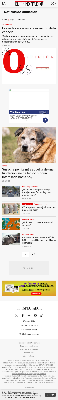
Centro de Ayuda (29, 353)
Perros (4, 166)
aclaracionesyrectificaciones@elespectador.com (29, 374)
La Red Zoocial (28, 234)
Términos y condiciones (29, 346)
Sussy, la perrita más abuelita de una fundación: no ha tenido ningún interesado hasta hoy (28, 173)
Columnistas (7, 25)
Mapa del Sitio (29, 321)
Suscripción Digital (29, 330)
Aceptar (50, 395)
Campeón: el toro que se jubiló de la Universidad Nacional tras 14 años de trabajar (39, 240)
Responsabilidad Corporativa (29, 343)
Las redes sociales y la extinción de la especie (29, 30)
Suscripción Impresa (29, 325)
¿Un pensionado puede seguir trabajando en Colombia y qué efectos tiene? (36, 192)
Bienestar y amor (40, 204)
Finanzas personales (30, 187)
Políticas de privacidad (29, 349)
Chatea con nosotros (30, 334)
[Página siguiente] (40, 255)
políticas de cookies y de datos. (24, 397)
